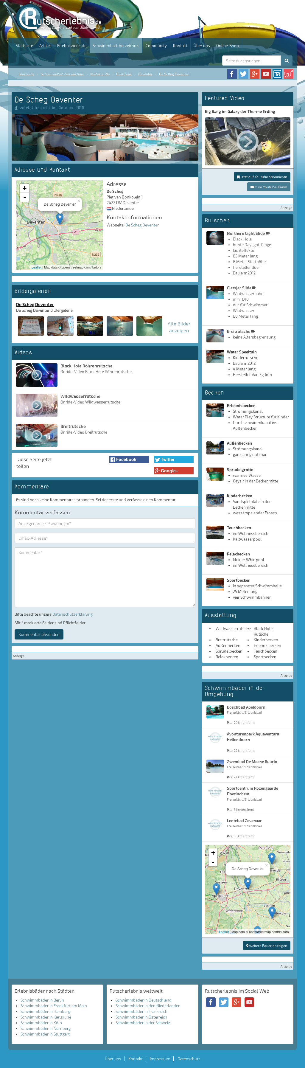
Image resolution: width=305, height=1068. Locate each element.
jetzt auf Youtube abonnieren (263, 177)
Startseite (24, 45)
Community (156, 45)
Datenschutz (189, 1058)
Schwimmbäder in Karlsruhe (46, 1017)
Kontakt (180, 45)
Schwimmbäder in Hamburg (45, 1011)
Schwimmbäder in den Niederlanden (148, 1005)
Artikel (45, 45)
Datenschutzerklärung (72, 614)
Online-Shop (227, 45)
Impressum (160, 1058)
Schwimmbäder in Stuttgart (45, 1034)
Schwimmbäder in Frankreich (141, 1011)
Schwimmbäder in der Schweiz (143, 1022)
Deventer (145, 74)
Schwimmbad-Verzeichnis (116, 45)
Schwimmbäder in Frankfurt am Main (54, 1005)
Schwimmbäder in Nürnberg (46, 1028)
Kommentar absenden (39, 634)
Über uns (202, 45)
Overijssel (124, 74)
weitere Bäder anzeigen (267, 945)
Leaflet (36, 267)
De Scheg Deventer (174, 74)
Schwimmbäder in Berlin (42, 1000)
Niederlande (100, 74)
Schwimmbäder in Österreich (141, 1017)
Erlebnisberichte (71, 45)
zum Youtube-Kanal (270, 187)
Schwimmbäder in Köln (41, 1022)
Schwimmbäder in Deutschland (144, 1000)
